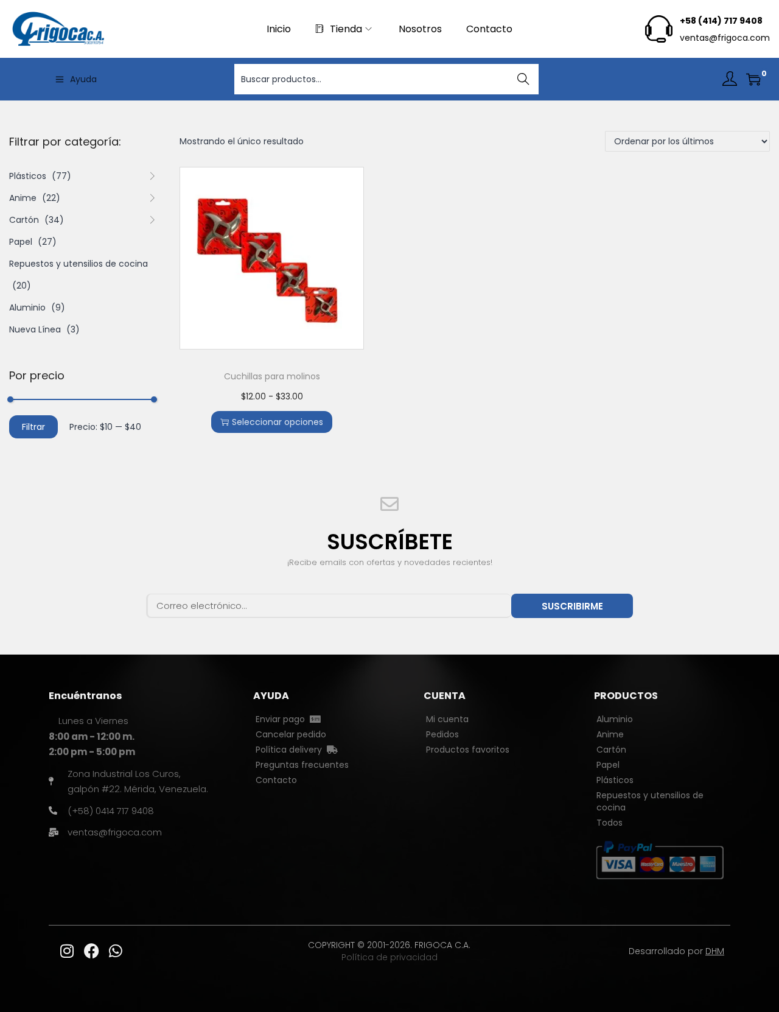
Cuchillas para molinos (272, 376)
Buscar (523, 79)
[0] (753, 79)
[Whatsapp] (115, 951)
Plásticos (27, 176)
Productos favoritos (467, 749)
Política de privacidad (389, 957)
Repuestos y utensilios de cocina (78, 264)
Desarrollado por (676, 951)
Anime (23, 198)
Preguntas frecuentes (302, 765)
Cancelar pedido (291, 734)
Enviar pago (283, 719)
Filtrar (33, 427)
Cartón (24, 220)
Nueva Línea (35, 329)
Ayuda (83, 79)
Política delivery (291, 749)
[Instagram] (67, 951)
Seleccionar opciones (277, 422)
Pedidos (442, 734)
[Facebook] (91, 951)
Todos (609, 823)
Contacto (276, 780)
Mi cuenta (447, 719)
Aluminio (27, 307)
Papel (20, 242)
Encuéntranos (85, 696)
